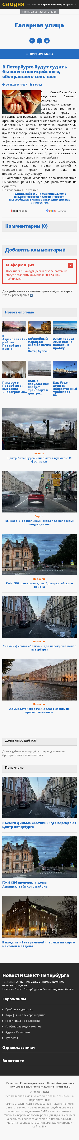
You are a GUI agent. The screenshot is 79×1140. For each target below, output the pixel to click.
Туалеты (11, 1038)
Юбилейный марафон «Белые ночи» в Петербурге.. (39, 345)
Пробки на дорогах (19, 1009)
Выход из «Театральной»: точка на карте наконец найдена (38, 944)
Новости (39, 579)
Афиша (39, 453)
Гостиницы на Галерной (22, 1021)
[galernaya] (47, 41)
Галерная (8, 981)
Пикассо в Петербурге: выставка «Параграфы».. (14, 387)
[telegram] (39, 41)
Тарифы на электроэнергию (25, 1015)
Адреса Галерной (17, 1032)
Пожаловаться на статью (20, 190)
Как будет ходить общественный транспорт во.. (65, 389)
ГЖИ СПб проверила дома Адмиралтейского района (39, 585)
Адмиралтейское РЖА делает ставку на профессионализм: (39, 710)
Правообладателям (61, 1083)
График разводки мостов (23, 1026)
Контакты (63, 1086)
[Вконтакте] (32, 41)
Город (37, 84)
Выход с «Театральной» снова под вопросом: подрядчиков (39, 522)
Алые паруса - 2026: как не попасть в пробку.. (64, 343)
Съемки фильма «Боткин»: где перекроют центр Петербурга (39, 647)
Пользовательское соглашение (32, 1086)
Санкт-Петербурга (44, 157)
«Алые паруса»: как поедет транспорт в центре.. (38, 387)
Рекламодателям (32, 1083)
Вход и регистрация (15, 295)
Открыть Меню (41, 54)
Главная (12, 1083)
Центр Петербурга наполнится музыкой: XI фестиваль (39, 459)
